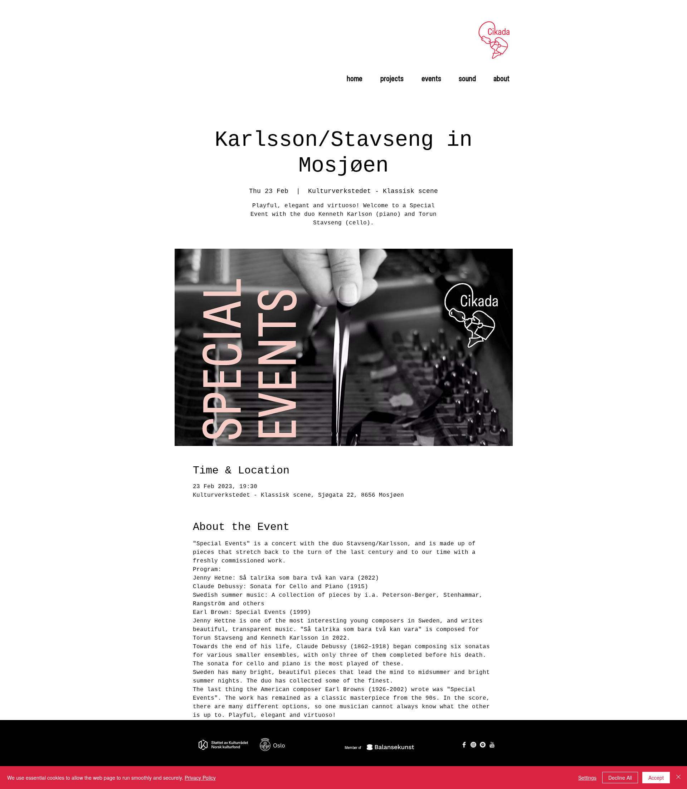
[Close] (678, 777)
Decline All (620, 777)
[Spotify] (483, 745)
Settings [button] (587, 777)
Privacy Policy (200, 777)
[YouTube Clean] (492, 745)
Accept (656, 777)
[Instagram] (473, 745)
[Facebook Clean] (464, 745)
